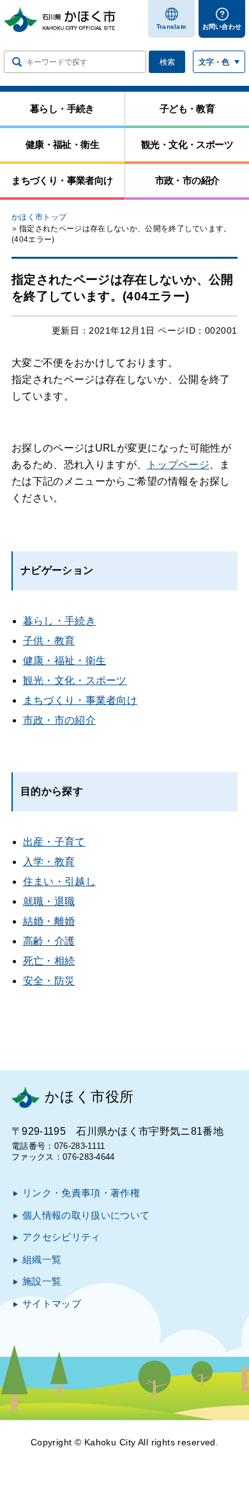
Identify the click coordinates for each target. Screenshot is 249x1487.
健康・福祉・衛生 (65, 660)
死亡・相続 (49, 960)
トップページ (178, 464)
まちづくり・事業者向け (80, 700)
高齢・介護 (49, 941)
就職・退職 (49, 901)
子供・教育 (49, 640)
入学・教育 (49, 861)
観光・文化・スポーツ (75, 680)
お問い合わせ (222, 26)
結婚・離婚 (49, 921)
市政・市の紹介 (59, 720)
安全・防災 (49, 980)
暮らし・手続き (59, 620)
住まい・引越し (59, 881)
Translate (171, 26)
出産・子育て (54, 841)
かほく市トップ (38, 217)
